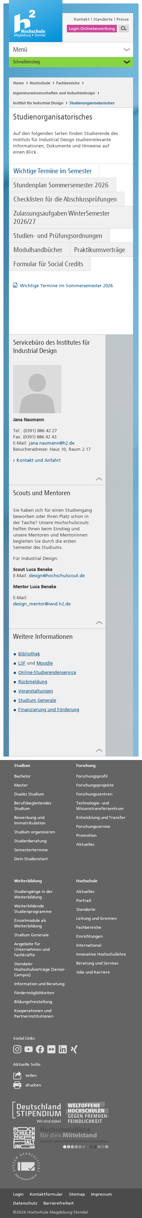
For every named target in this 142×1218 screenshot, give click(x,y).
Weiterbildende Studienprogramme (33, 909)
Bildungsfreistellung (33, 1001)
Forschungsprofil (92, 776)
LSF (22, 663)
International (88, 945)
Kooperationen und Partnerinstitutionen (33, 1013)
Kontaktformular (46, 1194)
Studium (22, 765)
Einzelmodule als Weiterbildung (30, 923)
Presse (122, 19)
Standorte (103, 19)
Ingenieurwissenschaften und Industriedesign (54, 93)
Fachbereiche (68, 83)
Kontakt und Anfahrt (39, 460)
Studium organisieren (34, 832)
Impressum (101, 1194)
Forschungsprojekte (95, 785)
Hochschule (40, 83)
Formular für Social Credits (48, 264)
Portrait (83, 900)
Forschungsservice (93, 826)
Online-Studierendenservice (47, 672)
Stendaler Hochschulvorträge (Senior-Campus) (40, 969)
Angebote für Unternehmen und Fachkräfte (32, 949)
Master (21, 785)
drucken (33, 1085)
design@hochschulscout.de (57, 575)
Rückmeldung (32, 681)
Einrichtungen (89, 936)
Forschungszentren (94, 794)
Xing (75, 1049)
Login (18, 1194)
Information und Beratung (39, 983)
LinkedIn (64, 1049)
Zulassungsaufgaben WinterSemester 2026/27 (61, 217)
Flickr (53, 1049)
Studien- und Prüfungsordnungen (57, 235)
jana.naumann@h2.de (51, 443)
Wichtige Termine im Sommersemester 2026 (66, 285)
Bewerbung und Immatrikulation (29, 820)
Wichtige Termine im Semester (52, 171)
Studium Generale (37, 700)
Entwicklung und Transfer (100, 817)
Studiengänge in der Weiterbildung (33, 894)
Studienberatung (30, 841)
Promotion (86, 835)
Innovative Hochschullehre (101, 954)
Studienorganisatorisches (91, 103)
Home (18, 83)
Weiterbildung (28, 880)
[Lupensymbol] (124, 28)
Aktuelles (85, 844)
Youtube (30, 1049)
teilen (31, 1075)
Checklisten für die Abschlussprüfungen (65, 199)
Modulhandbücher (37, 250)
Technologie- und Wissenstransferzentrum (100, 806)
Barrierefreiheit (58, 1203)
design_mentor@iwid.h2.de (42, 603)
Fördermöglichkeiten (34, 992)
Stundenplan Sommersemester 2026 (61, 185)
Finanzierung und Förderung (48, 709)
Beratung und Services (97, 963)
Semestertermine (31, 849)
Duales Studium (29, 794)
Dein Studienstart (31, 858)
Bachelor (22, 776)
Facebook (41, 1049)
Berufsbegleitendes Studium (32, 806)
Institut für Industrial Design (38, 103)
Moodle (45, 663)
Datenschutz (25, 1203)
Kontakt (82, 19)
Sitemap (77, 1194)
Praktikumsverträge (99, 250)
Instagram (18, 1049)
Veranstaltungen (35, 691)
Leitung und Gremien (96, 918)
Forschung (85, 765)
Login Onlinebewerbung (92, 28)
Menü (20, 49)
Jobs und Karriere (93, 972)
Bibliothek (29, 653)
